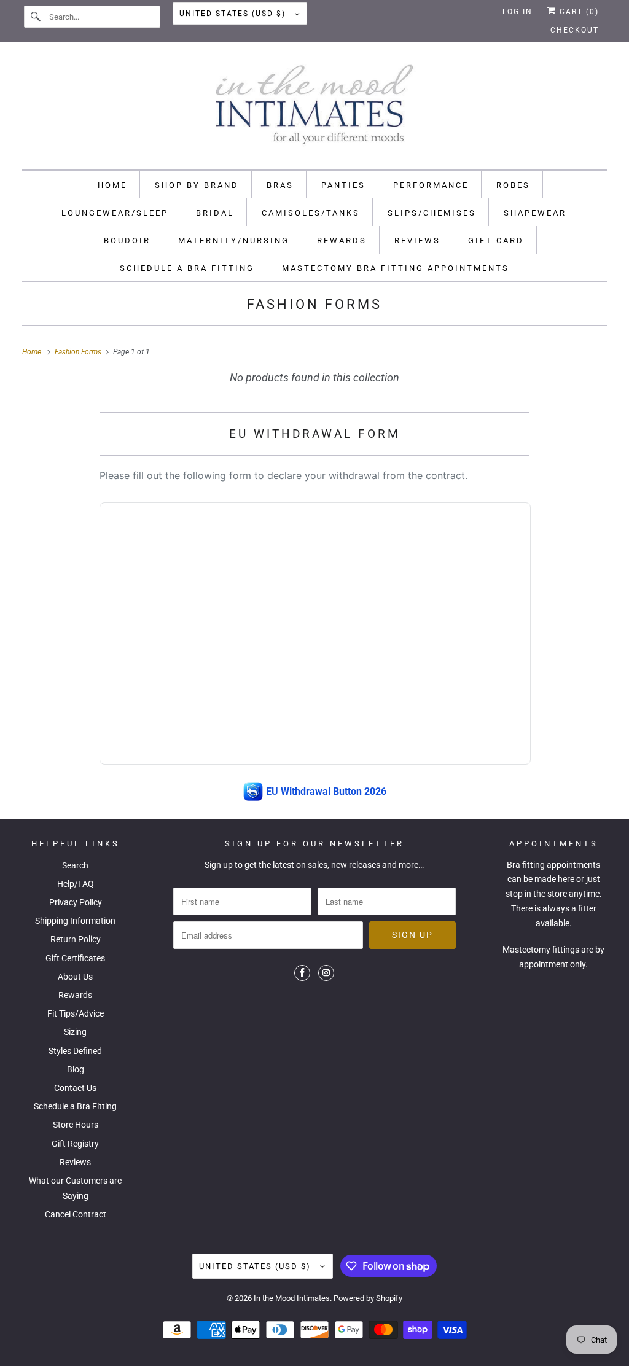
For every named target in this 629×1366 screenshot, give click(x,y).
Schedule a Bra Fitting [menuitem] (187, 268)
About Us (75, 977)
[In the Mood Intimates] (315, 108)
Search (75, 865)
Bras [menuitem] (280, 185)
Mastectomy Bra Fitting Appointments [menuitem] (395, 268)
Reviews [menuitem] (417, 240)
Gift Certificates (75, 958)
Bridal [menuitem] (215, 212)
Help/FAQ (75, 884)
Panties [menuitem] (343, 185)
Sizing (75, 1032)
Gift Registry (75, 1144)
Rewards (75, 995)
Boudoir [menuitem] (127, 240)
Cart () (578, 11)
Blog (75, 1069)
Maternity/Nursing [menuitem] (233, 240)
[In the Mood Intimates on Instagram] (326, 973)
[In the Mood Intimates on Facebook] (302, 973)
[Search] (36, 17)
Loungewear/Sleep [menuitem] (114, 212)
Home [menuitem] (112, 185)
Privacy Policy (75, 902)
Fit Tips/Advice (75, 1013)
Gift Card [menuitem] (496, 240)
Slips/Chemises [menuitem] (432, 212)
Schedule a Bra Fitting (75, 1106)
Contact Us (75, 1088)
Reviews (75, 1162)
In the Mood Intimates (292, 1298)
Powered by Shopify (368, 1298)
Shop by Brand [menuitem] (197, 185)
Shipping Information (75, 921)
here (566, 879)
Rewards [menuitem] (342, 240)
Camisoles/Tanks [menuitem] (311, 212)
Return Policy (75, 939)
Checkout (574, 30)
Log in (517, 11)
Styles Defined (75, 1051)
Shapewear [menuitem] (535, 212)
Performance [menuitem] (431, 185)
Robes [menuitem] (513, 185)
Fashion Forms (314, 304)
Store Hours (75, 1125)
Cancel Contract (75, 1214)
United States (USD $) (234, 13)
